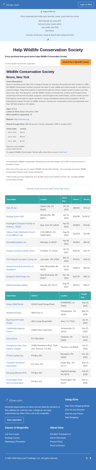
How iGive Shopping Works (77, 406)
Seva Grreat (11, 339)
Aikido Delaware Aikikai (17, 285)
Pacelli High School (61, 189)
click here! (63, 152)
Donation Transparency (60, 434)
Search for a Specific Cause (76, 62)
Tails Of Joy (11, 208)
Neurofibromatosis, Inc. (16, 242)
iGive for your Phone (74, 414)
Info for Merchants (58, 438)
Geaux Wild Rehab (14, 304)
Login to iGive (86, 5)
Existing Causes (12, 438)
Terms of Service (57, 445)
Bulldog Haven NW (15, 216)
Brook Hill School (41, 189)
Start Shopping (71, 417)
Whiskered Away (13, 313)
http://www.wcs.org (21, 119)
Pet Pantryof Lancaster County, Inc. (21, 259)
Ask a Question (14, 420)
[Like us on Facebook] (90, 458)
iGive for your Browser (75, 410)
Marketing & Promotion (15, 442)
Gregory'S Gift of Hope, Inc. (18, 277)
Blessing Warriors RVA (16, 373)
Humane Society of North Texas (20, 251)
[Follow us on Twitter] (87, 458)
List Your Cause (12, 434)
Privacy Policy (56, 442)
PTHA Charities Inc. (15, 356)
